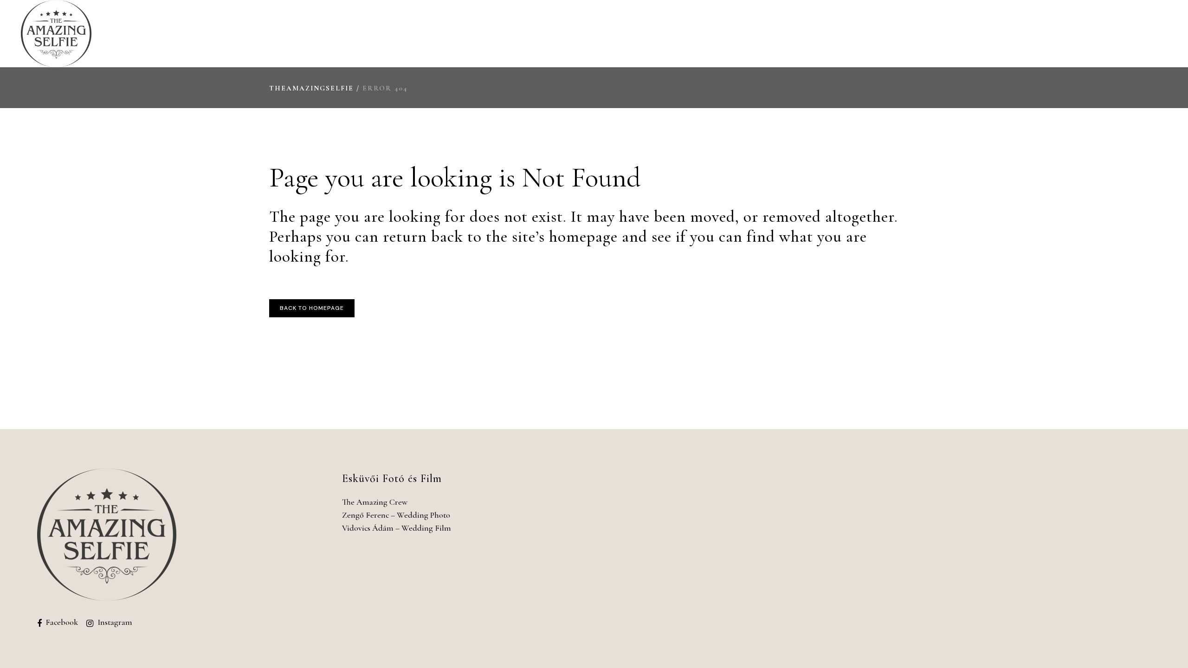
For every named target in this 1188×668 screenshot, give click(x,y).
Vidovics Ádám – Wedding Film (396, 528)
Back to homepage (312, 308)
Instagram (114, 622)
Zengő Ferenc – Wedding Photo (396, 515)
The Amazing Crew (374, 502)
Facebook (61, 622)
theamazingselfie (311, 88)
